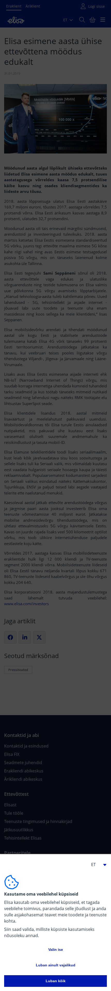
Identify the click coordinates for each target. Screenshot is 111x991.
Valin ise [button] (55, 949)
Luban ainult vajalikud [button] (55, 965)
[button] (96, 864)
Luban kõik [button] (56, 981)
